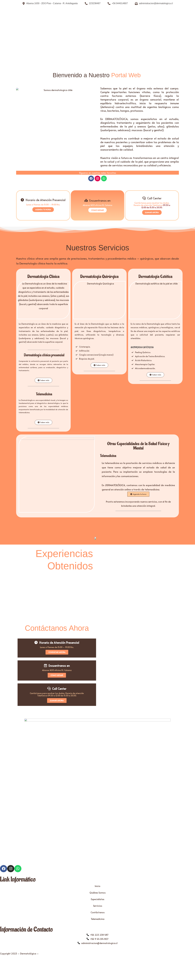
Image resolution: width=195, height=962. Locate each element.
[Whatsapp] (104, 178)
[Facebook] (91, 178)
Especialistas (97, 899)
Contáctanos (97, 912)
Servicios (97, 905)
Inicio (97, 885)
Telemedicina (97, 918)
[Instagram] (97, 178)
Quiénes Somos (97, 892)
